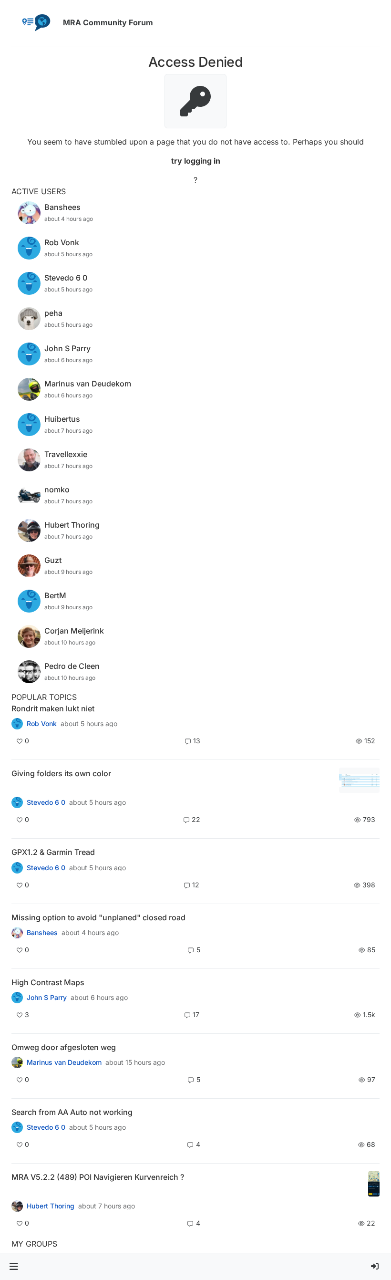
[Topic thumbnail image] (359, 780)
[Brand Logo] (35, 22)
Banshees (42, 932)
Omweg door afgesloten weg (63, 1047)
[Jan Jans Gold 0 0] (17, 1062)
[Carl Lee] (17, 867)
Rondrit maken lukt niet (52, 708)
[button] (13, 1266)
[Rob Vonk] (17, 723)
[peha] (17, 1127)
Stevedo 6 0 (46, 802)
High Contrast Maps (47, 982)
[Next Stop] (17, 997)
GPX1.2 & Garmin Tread (53, 852)
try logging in (195, 161)
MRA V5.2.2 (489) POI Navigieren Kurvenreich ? (97, 1177)
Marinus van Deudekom (64, 1062)
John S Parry (47, 997)
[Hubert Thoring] (17, 1206)
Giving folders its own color (61, 773)
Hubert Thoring (50, 1206)
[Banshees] (17, 932)
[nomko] (17, 802)
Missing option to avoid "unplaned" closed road (98, 917)
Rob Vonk (42, 723)
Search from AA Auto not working (72, 1112)
